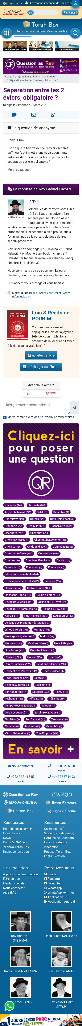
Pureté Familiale (18, 664)
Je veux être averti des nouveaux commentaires (41, 417)
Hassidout (13, 588)
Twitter (52, 874)
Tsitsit (12, 726)
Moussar (13, 643)
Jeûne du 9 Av (54, 608)
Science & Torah (17, 684)
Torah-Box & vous (47, 712)
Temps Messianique (20, 705)
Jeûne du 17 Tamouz (21, 608)
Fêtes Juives (11, 833)
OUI (32, 393)
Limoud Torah (16, 629)
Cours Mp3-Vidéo (15, 842)
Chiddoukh (37, 546)
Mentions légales (14, 883)
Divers (12, 567)
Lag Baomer (63, 615)
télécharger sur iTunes (42, 367)
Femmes (53, 581)
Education (34, 567)
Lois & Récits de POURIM (50, 316)
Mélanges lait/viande (19, 636)
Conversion (48, 553)
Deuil (63, 560)
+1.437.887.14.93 (63, 777)
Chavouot (39, 532)
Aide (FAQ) (10, 892)
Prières (55, 657)
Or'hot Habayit (62, 293)
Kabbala (12, 615)
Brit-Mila (36, 525)
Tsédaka (59, 719)
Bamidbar (61, 512)
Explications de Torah (22, 581)
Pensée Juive (42, 650)
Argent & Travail (18, 512)
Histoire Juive (38, 588)
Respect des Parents (21, 671)
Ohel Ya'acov (45, 293)
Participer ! (70, 12)
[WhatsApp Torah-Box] (75, 3)
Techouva (14, 698)
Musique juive (38, 643)
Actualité (37, 505)
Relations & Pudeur (51, 664)
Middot (47, 636)
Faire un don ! (12, 879)
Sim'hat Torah (15, 691)
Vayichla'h (54, 726)
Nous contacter (22, 766)
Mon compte (14, 3)
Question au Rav (57, 31)
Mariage (42, 629)
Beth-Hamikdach (62, 519)
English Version (54, 856)
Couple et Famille (38, 560)
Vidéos (41, 31)
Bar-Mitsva (14, 519)
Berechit (37, 519)
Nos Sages (14, 650)
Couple (12, 560)
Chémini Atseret (16, 539)
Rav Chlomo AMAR (62, 971)
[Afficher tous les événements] (26, 3)
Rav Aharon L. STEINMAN (20, 938)
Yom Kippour (47, 733)
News (7, 838)
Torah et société (17, 712)
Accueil (9, 76)
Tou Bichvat (35, 719)
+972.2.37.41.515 (22, 777)
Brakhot (13, 525)
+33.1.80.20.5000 (63, 766)
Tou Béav (12, 719)
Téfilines (57, 698)
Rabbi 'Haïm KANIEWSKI (61, 936)
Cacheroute (49, 76)
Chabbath (14, 532)
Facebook (54, 879)
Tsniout (32, 726)
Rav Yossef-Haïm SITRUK (62, 1004)
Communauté (63, 546)
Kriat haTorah (35, 615)
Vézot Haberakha (17, 733)
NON (52, 393)
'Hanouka (13, 505)
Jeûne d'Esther (48, 594)
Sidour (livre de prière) (59, 833)
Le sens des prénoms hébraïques (27, 622)
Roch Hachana (25, 31)
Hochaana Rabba (18, 594)
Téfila (36, 698)
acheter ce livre (43, 355)
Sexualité (43, 684)
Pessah (13, 657)
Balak (42, 512)
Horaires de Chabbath (59, 838)
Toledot (48, 705)
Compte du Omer (18, 553)
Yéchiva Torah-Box (16, 847)
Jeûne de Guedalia (18, 601)
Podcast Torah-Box (57, 852)
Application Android (61, 901)
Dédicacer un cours (16, 852)
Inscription (51, 847)
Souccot (40, 691)
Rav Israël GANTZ (20, 1002)
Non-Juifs (63, 643)
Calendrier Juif (54, 829)
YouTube (54, 883)
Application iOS (58, 897)
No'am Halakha (21, 296)
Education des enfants (22, 574)
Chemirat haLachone (50, 539)
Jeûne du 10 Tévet (52, 601)
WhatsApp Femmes (60, 892)
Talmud (61, 691)
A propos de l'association (20, 874)
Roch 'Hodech (53, 671)
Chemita (13, 546)
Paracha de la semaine (18, 829)
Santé (39, 677)
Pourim (34, 657)
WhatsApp (54, 888)
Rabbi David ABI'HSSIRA (20, 971)
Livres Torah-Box (55, 842)
